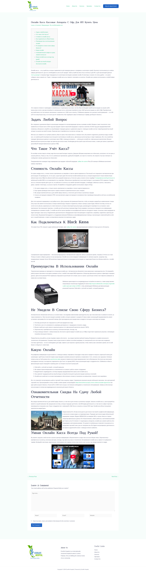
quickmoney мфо (55, 359)
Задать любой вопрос (42, 32)
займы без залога (83, 161)
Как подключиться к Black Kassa (45, 39)
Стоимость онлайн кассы (43, 36)
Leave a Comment (36, 25)
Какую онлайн (40, 50)
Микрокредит (45, 25)
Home (68, 6)
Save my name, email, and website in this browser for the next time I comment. (54, 521)
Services (81, 6)
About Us (74, 6)
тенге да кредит (35, 75)
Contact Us (97, 6)
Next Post (115, 476)
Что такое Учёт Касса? (42, 34)
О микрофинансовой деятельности (105, 178)
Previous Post (32, 476)
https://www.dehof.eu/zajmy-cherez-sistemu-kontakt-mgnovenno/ (93, 382)
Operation (89, 6)
